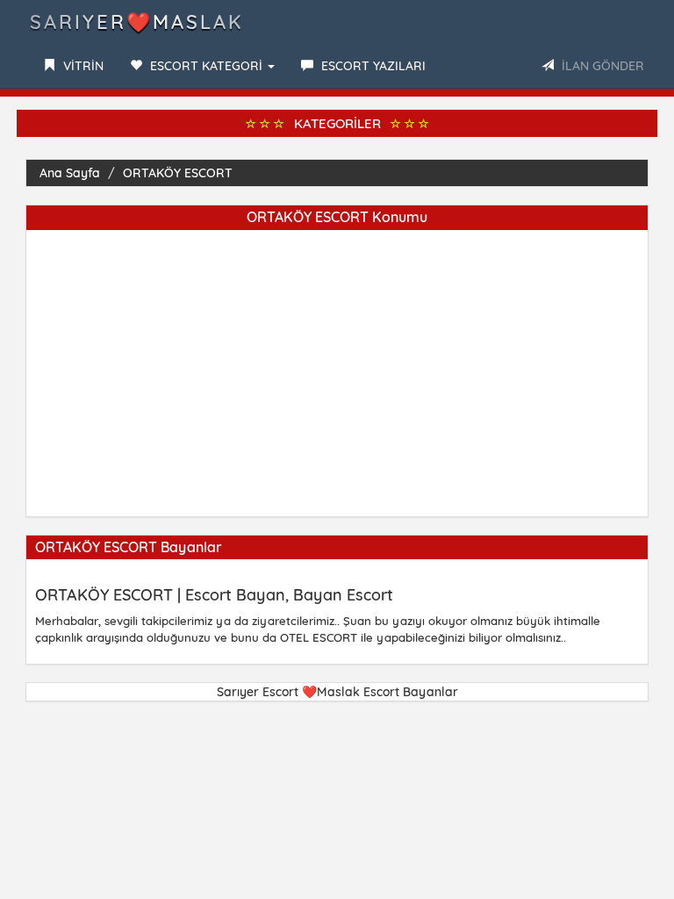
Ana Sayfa (69, 173)
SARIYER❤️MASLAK (137, 22)
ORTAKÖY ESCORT (178, 173)
